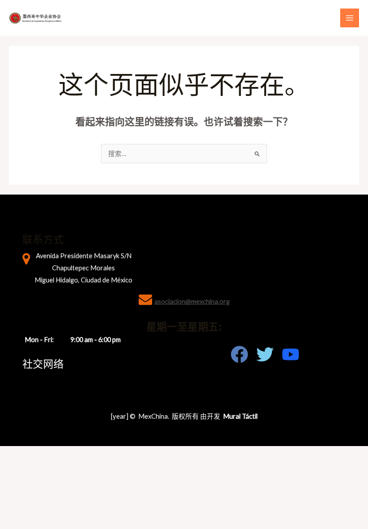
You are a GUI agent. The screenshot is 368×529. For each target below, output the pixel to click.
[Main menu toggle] (349, 18)
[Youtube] (290, 354)
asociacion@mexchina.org (192, 301)
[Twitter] (265, 354)
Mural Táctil (240, 416)
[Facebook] (239, 354)
